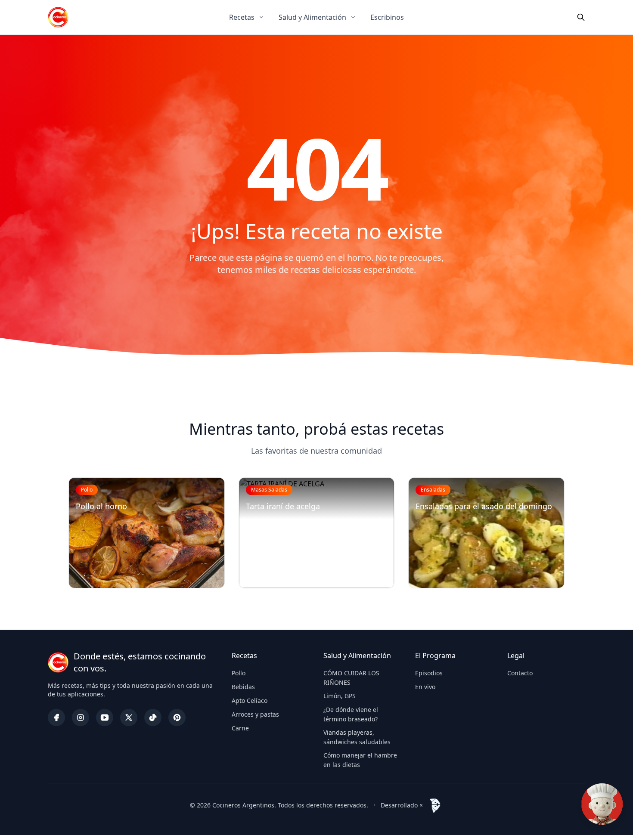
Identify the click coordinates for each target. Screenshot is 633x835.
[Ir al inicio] (58, 17)
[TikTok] (152, 717)
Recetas (241, 17)
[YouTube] (104, 717)
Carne (240, 728)
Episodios (429, 673)
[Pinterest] (177, 717)
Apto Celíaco (249, 700)
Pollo (238, 673)
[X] (128, 717)
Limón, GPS (339, 696)
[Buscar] (581, 17)
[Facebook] (56, 717)
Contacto (520, 673)
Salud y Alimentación (312, 17)
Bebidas (243, 687)
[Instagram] (80, 717)
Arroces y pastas (255, 714)
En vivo (425, 687)
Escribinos (387, 17)
